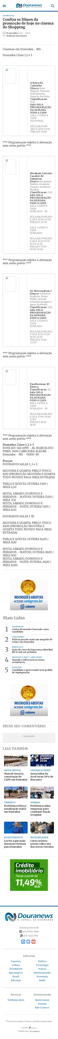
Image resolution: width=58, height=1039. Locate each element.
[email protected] (29, 927)
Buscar (51, 6)
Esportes (16, 961)
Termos (42, 1003)
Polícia (42, 969)
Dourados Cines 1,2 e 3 (17, 55)
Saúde (42, 980)
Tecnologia (42, 965)
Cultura (16, 965)
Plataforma (23, 1031)
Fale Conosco (42, 1007)
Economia (42, 976)
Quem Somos (42, 1000)
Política (42, 961)
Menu (5, 5)
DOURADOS (16, 969)
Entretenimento (42, 972)
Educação (16, 980)
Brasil (16, 976)
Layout (24, 1028)
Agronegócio (16, 972)
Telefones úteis (15, 1000)
